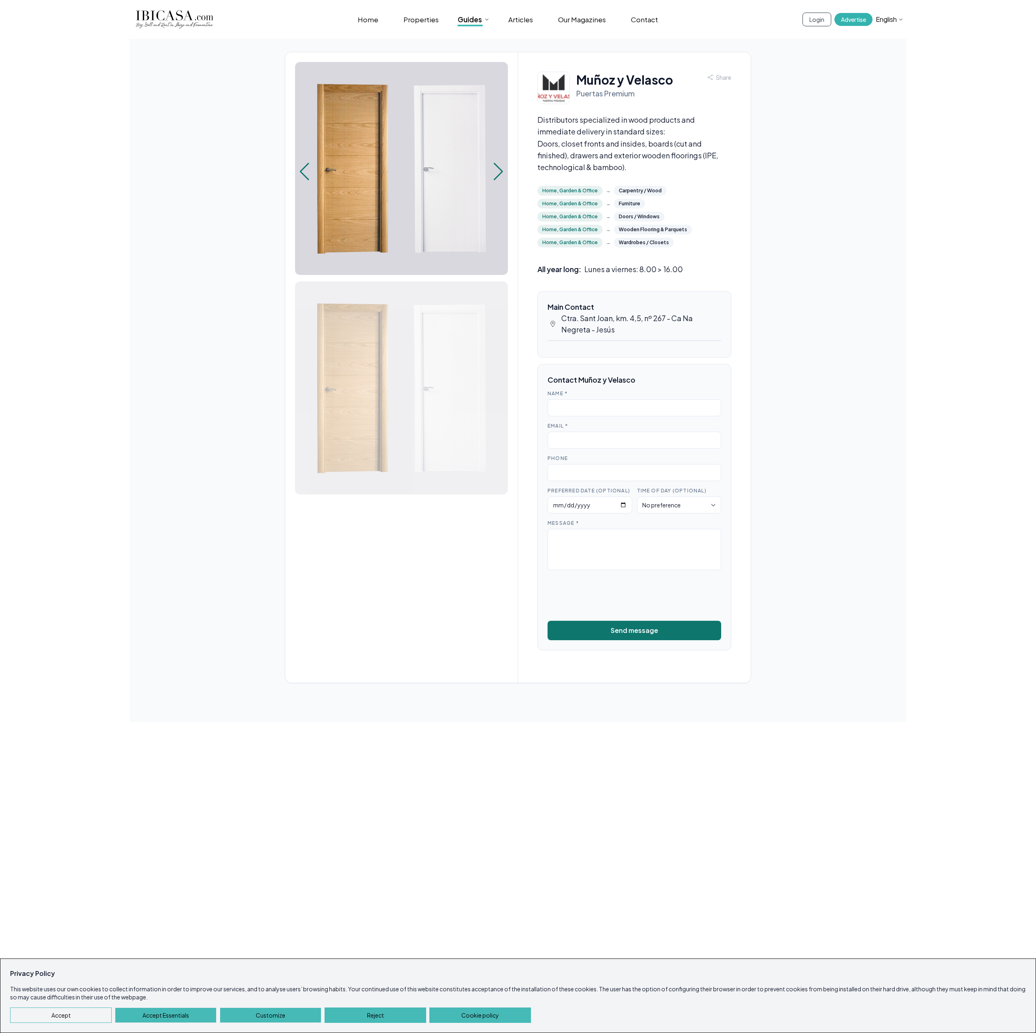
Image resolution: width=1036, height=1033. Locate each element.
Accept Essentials (165, 1015)
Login (816, 19)
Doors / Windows (639, 216)
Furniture (629, 203)
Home (368, 19)
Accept (61, 1015)
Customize (270, 1015)
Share (723, 77)
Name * (558, 393)
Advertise (853, 19)
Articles (520, 19)
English (886, 19)
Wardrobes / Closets (644, 242)
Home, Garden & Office (570, 190)
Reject (375, 1015)
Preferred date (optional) (589, 491)
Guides (470, 19)
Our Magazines (582, 19)
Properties (421, 19)
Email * (558, 426)
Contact (644, 19)
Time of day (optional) (672, 491)
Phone (558, 458)
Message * (563, 523)
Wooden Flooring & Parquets (653, 229)
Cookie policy (480, 1015)
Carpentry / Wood (640, 190)
